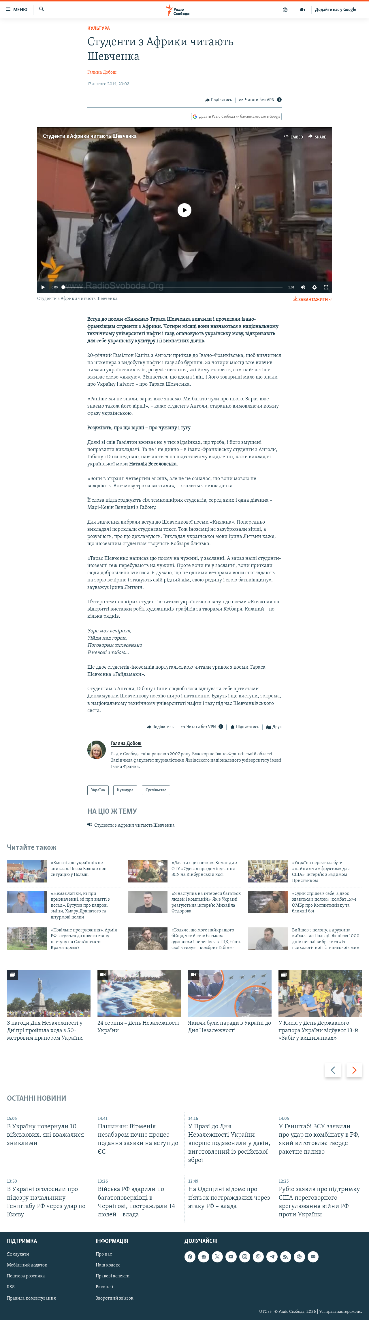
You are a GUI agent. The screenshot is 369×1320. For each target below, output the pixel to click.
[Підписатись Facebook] (189, 1256)
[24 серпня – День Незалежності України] (139, 993)
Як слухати (18, 1254)
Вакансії (104, 1287)
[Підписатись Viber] (258, 1256)
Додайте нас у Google (335, 9)
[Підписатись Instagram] (244, 1256)
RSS (11, 1287)
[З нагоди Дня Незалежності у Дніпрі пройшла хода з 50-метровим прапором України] (49, 993)
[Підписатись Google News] (203, 1256)
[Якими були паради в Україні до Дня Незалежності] (230, 993)
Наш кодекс (108, 1265)
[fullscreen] (326, 287)
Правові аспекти (113, 1276)
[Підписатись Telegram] (271, 1256)
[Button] (218, 100)
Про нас (104, 1254)
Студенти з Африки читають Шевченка (90, 136)
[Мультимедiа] (303, 10)
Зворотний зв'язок (114, 1298)
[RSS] (285, 1256)
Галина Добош (101, 72)
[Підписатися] (313, 1256)
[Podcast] (299, 1256)
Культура (98, 28)
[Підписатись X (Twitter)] (217, 1256)
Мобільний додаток (27, 1265)
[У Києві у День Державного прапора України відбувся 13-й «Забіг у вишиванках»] (320, 993)
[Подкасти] (285, 10)
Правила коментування (31, 1298)
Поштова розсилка (26, 1276)
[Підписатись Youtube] (230, 1256)
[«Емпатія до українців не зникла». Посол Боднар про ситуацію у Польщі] (27, 871)
